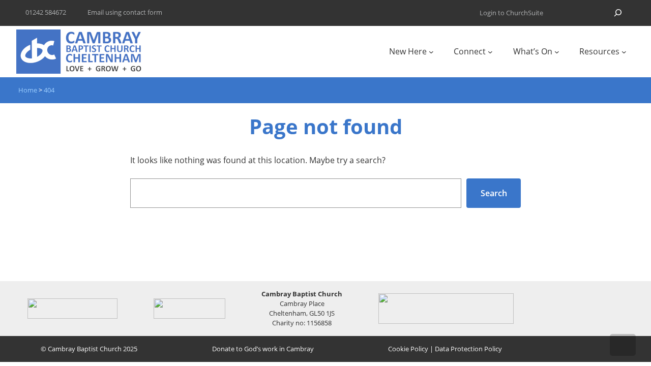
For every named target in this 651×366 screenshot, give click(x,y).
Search (494, 193)
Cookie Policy (408, 348)
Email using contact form (124, 12)
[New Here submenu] (431, 51)
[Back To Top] (623, 345)
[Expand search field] (618, 13)
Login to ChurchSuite (511, 12)
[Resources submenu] (624, 51)
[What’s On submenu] (556, 51)
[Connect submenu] (490, 51)
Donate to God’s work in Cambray (263, 348)
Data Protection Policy (468, 348)
